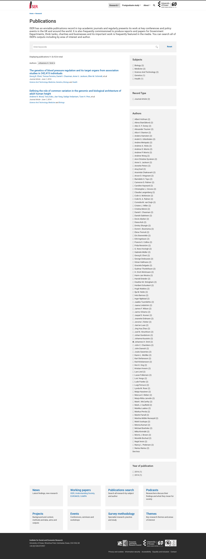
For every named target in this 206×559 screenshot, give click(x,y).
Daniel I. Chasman (64, 76)
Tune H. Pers (84, 96)
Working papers (80, 490)
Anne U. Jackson (80, 76)
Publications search (121, 490)
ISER (72, 493)
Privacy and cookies (116, 552)
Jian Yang (58, 96)
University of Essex (167, 5)
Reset (169, 46)
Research (113, 5)
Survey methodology (121, 513)
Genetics (59, 82)
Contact (173, 552)
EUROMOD (74, 496)
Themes (151, 513)
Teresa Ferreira (49, 76)
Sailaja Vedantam (70, 96)
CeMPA (83, 496)
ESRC (129, 543)
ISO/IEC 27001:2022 (170, 543)
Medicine (51, 82)
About (146, 5)
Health (75, 82)
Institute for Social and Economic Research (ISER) (34, 5)
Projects (38, 513)
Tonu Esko (49, 96)
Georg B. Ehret (36, 76)
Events (74, 513)
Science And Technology (39, 82)
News (36, 490)
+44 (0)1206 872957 (37, 546)
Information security (132, 552)
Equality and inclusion (160, 552)
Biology (66, 82)
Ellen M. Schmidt (95, 76)
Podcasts (152, 490)
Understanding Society (84, 493)
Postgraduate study (130, 5)
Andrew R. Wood (37, 96)
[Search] (154, 5)
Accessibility (146, 552)
